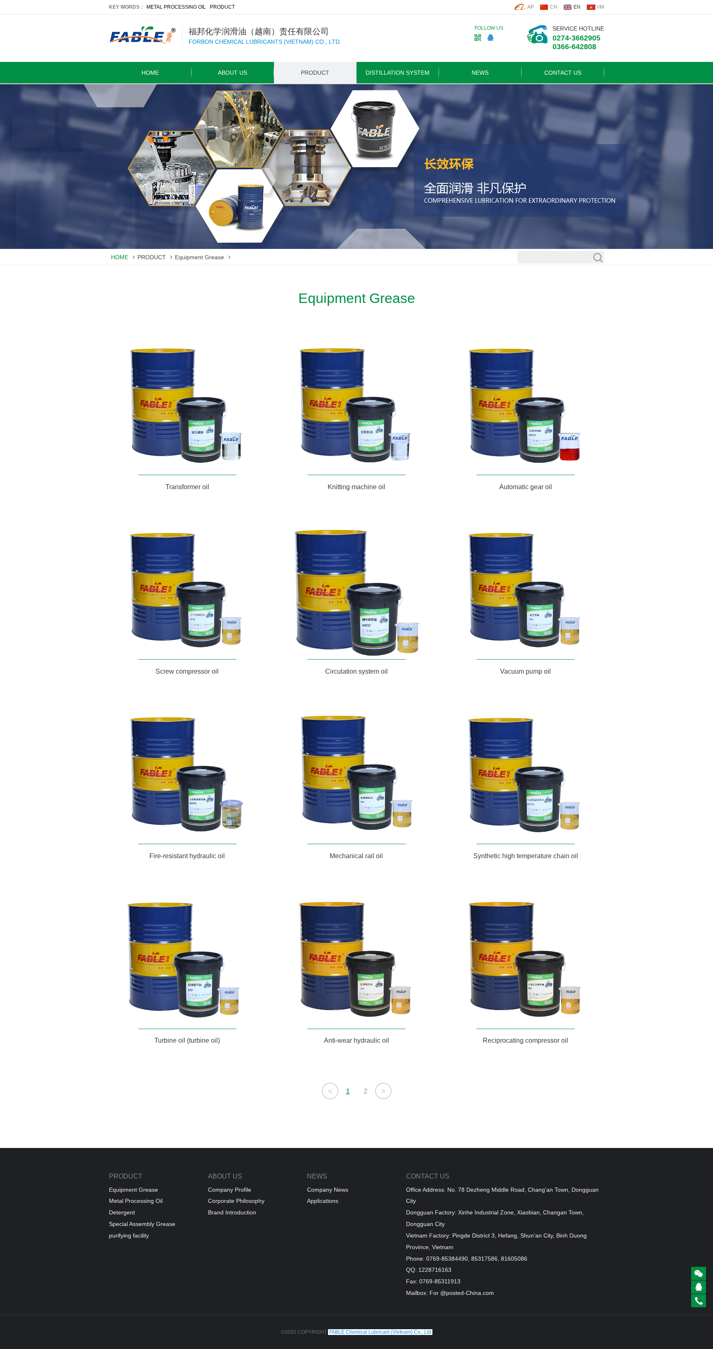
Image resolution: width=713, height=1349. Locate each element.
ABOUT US (232, 72)
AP (530, 7)
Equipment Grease (199, 257)
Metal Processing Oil (136, 1201)
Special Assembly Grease (142, 1224)
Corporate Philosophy (236, 1201)
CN (553, 7)
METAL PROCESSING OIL (176, 7)
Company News (327, 1189)
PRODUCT (222, 7)
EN (577, 7)
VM (600, 7)
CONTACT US (562, 72)
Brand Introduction (232, 1212)
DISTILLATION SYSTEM (398, 72)
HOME (150, 72)
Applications (322, 1201)
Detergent (122, 1212)
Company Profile (229, 1189)
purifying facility (129, 1235)
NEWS (480, 72)
